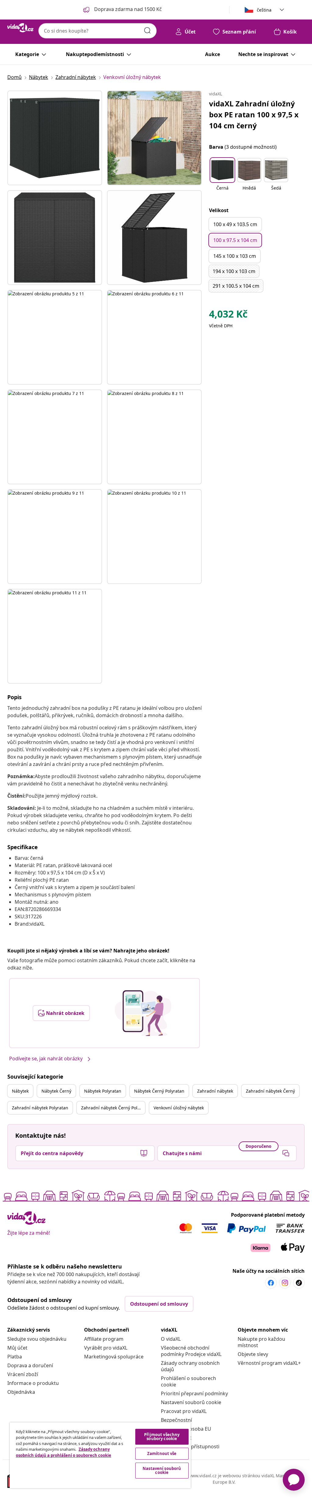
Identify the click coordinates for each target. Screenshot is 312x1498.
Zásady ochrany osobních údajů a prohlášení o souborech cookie (63, 1452)
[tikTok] (299, 1283)
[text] (228, 315)
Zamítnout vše (162, 1453)
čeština (264, 10)
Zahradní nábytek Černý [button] (270, 1091)
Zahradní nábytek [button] (215, 1091)
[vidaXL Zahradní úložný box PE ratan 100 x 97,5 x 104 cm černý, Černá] (54, 138)
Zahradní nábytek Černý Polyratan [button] (113, 1108)
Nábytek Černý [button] (56, 1091)
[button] (222, 178)
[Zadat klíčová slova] (147, 30)
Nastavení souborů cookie (191, 1402)
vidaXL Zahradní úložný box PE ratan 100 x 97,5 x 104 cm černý (254, 114)
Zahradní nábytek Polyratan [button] (40, 1108)
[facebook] (271, 1283)
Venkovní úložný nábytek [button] (179, 1108)
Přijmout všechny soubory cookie (161, 1436)
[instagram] (285, 1283)
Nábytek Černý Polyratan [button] (159, 1091)
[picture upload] (143, 1013)
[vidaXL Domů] (20, 27)
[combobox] (97, 30)
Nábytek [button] (20, 1091)
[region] (100, 1455)
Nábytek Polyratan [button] (102, 1091)
